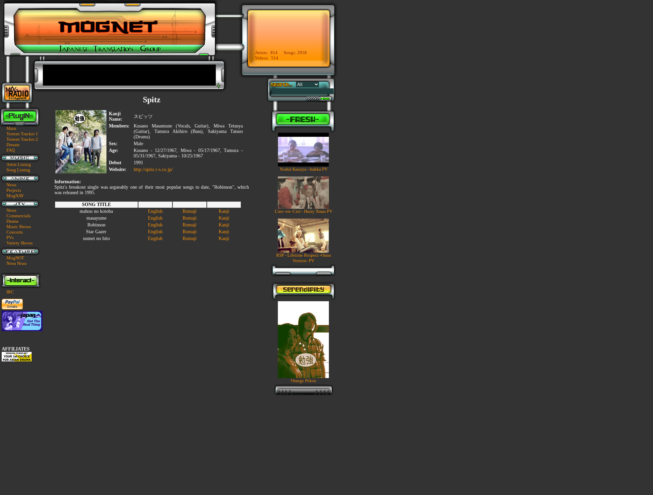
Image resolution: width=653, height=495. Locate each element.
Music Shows (18, 226)
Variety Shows (19, 242)
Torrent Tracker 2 (22, 139)
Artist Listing (18, 164)
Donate (13, 144)
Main (11, 128)
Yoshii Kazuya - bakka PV (304, 169)
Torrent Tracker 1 (22, 133)
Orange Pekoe (303, 380)
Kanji (224, 211)
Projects (13, 190)
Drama (12, 221)
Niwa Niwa (16, 263)
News (11, 184)
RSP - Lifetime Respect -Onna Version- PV (303, 258)
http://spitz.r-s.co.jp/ (153, 169)
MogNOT (15, 257)
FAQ (10, 150)
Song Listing (18, 169)
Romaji (190, 211)
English (155, 211)
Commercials (18, 215)
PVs (10, 237)
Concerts (14, 232)
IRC (10, 291)
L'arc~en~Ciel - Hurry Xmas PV (303, 211)
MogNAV (15, 195)
